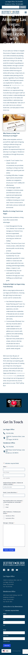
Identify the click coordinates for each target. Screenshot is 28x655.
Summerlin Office (10, 518)
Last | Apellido (6, 478)
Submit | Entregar (9, 550)
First (4, 619)
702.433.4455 (19, 4)
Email (7, 507)
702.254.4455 (19, 1)
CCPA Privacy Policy (16, 651)
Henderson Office (10, 516)
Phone (7, 504)
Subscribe (6, 645)
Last (4, 625)
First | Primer (6, 472)
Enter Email (5, 635)
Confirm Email (6, 641)
